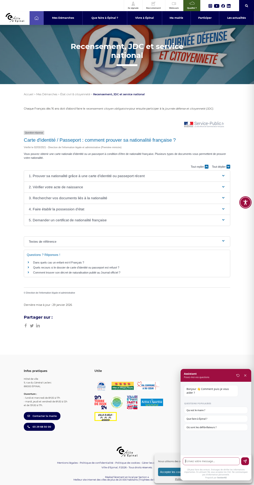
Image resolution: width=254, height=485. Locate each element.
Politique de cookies (127, 462)
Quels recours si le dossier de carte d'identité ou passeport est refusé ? (76, 267)
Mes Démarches (46, 94)
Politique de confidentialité (96, 462)
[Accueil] (37, 18)
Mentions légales (67, 462)
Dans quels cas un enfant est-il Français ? (58, 262)
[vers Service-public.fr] (204, 124)
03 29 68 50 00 (41, 426)
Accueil (28, 94)
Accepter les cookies (173, 471)
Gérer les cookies (152, 462)
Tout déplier (219, 166)
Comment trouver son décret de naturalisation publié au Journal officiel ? (76, 272)
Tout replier (198, 166)
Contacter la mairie (44, 415)
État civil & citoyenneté (75, 94)
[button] (127, 176)
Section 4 (144, 477)
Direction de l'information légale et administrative (50, 293)
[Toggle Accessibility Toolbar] (245, 202)
